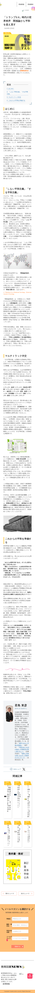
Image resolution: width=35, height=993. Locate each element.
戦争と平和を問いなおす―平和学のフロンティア (22, 755)
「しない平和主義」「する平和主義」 (17, 93)
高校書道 (30, 4)
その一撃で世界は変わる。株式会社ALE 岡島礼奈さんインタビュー (18, 794)
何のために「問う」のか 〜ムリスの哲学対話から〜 (27, 831)
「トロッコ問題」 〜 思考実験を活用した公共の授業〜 (17, 831)
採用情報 (6, 984)
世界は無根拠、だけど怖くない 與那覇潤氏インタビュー (8, 833)
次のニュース (25, 893)
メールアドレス (9, 938)
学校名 (9, 919)
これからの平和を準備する (16, 100)
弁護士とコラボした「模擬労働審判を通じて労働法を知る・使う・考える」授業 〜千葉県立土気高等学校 (8, 796)
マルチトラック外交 (14, 97)
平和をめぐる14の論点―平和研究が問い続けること (22, 749)
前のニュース (10, 893)
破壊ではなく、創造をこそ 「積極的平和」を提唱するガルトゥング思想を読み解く (27, 799)
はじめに (10, 88)
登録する (17, 946)
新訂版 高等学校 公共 (26, 870)
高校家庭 (21, 4)
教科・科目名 (9, 925)
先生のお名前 (9, 931)
